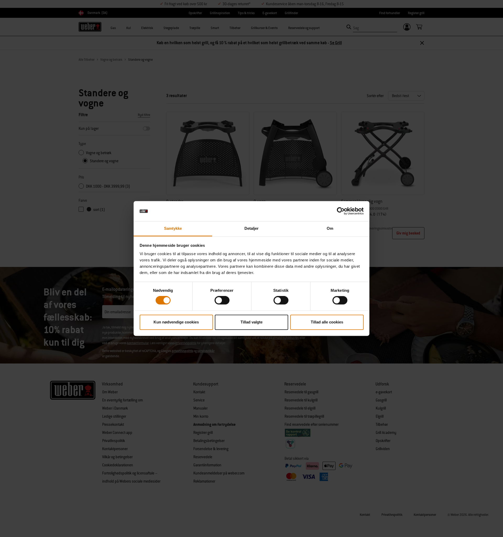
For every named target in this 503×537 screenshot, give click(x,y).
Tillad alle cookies (327, 322)
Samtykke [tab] (173, 228)
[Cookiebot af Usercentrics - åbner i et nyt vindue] (341, 211)
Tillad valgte (251, 322)
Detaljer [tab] (251, 228)
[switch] (222, 300)
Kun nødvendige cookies (176, 322)
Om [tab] (330, 228)
